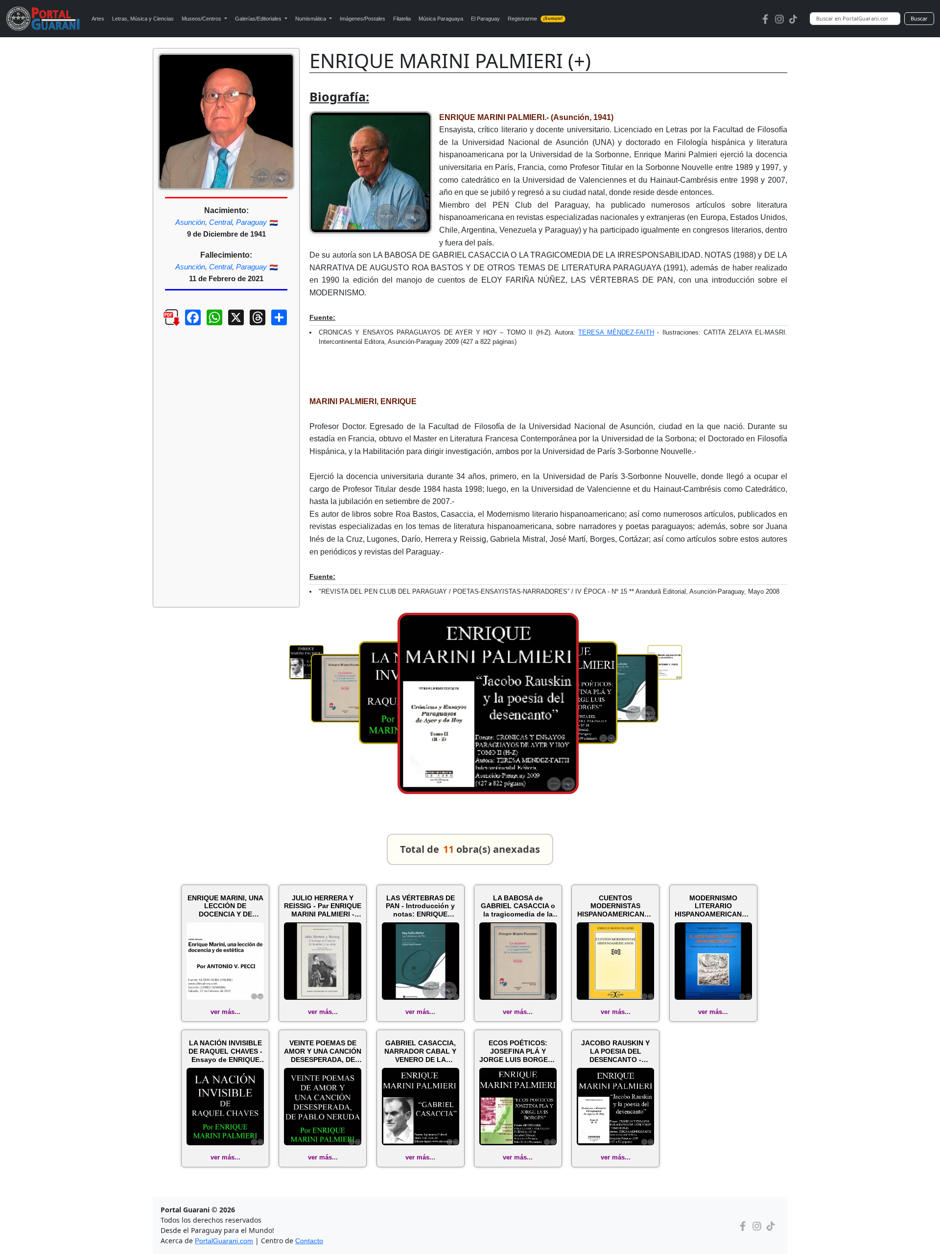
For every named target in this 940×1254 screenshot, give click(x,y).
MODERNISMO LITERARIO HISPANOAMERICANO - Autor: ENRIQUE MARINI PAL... (713, 906)
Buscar (919, 18)
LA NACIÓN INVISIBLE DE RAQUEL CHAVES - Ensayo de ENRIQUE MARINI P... (225, 1051)
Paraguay (251, 222)
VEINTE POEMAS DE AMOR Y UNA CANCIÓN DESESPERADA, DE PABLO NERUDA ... (322, 1051)
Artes (98, 19)
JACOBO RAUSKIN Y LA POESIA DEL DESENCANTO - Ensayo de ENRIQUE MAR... (615, 1051)
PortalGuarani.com (224, 1241)
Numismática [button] (311, 19)
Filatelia (402, 19)
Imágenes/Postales (362, 19)
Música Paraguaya (441, 19)
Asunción (190, 222)
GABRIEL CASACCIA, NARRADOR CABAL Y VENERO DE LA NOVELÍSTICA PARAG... (420, 1051)
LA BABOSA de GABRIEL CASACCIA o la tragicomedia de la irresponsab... (518, 906)
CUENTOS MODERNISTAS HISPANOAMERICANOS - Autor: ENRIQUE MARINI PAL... (615, 906)
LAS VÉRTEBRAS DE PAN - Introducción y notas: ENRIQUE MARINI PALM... (420, 906)
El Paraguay (485, 19)
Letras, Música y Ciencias (143, 19)
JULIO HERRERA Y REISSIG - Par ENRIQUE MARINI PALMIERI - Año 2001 (322, 906)
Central (220, 222)
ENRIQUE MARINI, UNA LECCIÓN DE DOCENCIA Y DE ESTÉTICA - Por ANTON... (225, 906)
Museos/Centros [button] (202, 19)
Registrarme (535, 19)
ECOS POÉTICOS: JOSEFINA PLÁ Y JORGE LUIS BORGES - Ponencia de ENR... (518, 1051)
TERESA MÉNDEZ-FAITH (616, 332)
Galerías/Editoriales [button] (259, 19)
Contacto (309, 1241)
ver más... (225, 1011)
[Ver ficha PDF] (163, 325)
